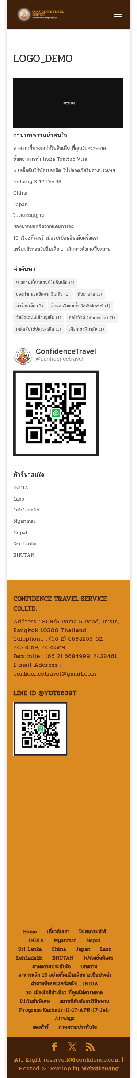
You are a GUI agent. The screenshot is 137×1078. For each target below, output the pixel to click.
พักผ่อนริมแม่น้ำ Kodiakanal (80, 306)
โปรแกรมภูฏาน (28, 215)
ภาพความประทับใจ (51, 966)
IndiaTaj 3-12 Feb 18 (37, 182)
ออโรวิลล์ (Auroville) (92, 317)
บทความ (88, 966)
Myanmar (24, 521)
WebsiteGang (100, 1068)
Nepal (20, 532)
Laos (18, 499)
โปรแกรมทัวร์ (92, 931)
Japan (20, 204)
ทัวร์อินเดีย (29, 306)
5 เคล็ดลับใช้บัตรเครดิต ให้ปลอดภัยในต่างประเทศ (64, 170)
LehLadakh (26, 510)
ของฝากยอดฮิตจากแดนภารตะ (43, 226)
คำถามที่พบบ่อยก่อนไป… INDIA (64, 984)
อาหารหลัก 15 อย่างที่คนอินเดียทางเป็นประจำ (64, 975)
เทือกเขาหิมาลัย (86, 329)
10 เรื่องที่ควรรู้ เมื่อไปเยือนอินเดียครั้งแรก (56, 238)
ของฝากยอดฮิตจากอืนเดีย (43, 294)
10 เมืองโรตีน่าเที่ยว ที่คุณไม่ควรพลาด (64, 992)
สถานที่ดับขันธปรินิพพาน (84, 1001)
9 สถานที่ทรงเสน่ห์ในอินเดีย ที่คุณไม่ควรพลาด (59, 148)
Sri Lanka (25, 544)
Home (30, 931)
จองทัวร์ (41, 1027)
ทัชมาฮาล (89, 294)
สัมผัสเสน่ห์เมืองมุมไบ (38, 317)
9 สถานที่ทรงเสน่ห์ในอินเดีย (45, 282)
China (20, 193)
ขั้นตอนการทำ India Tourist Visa (50, 159)
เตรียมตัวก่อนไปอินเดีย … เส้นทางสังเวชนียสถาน (61, 249)
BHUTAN (24, 555)
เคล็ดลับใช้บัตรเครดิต (38, 329)
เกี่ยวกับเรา (58, 931)
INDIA (20, 487)
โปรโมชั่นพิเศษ (98, 958)
